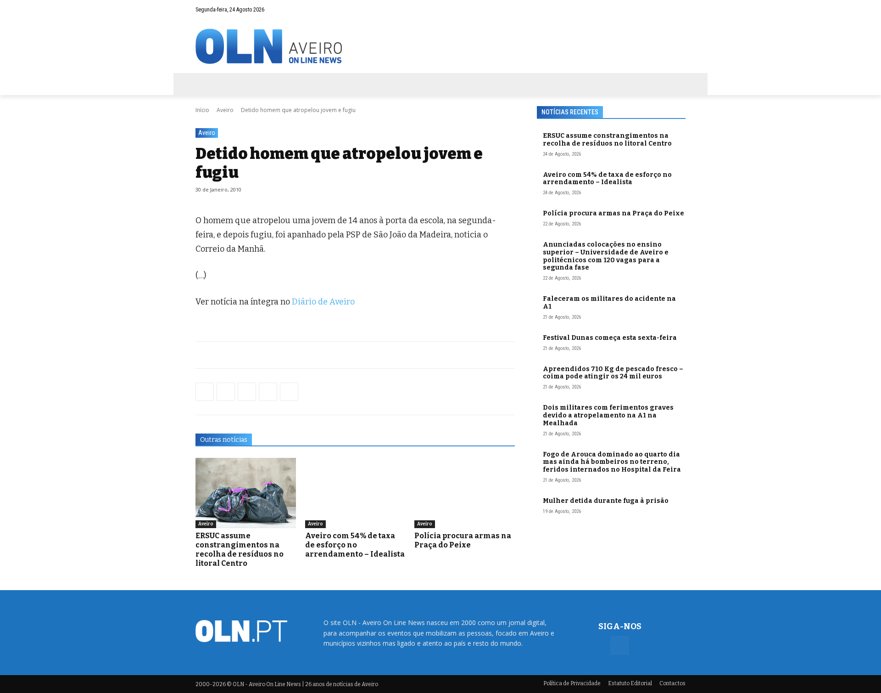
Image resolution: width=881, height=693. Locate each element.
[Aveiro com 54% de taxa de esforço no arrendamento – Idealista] (355, 493)
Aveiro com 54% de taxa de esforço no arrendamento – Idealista (355, 544)
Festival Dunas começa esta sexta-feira (610, 338)
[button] (660, 9)
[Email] (289, 392)
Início (202, 110)
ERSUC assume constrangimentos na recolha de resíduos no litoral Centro (239, 549)
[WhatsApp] (226, 392)
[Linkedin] (268, 392)
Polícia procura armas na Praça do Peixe (462, 540)
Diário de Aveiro (323, 302)
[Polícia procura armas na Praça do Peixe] (464, 493)
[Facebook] (679, 10)
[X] (247, 392)
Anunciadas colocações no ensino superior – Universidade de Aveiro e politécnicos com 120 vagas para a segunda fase (606, 256)
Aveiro (225, 110)
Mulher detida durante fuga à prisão (606, 501)
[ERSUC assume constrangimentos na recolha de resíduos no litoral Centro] (245, 493)
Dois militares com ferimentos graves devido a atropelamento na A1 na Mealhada (608, 415)
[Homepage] (440, 46)
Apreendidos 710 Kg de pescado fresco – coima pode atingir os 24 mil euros (613, 373)
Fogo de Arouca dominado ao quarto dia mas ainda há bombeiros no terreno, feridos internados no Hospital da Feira (612, 462)
